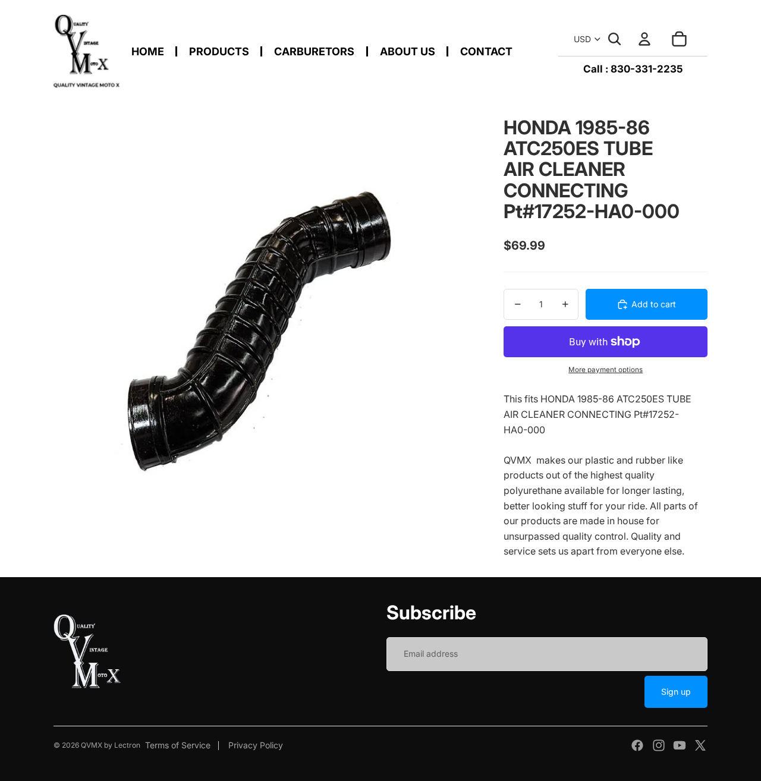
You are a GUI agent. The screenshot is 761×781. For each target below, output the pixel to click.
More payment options (605, 370)
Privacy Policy (255, 745)
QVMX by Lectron (110, 745)
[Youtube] (679, 745)
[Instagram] (659, 745)
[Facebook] (637, 745)
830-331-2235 (647, 69)
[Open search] (615, 39)
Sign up (676, 691)
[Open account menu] (644, 39)
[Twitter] (700, 745)
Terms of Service (177, 745)
